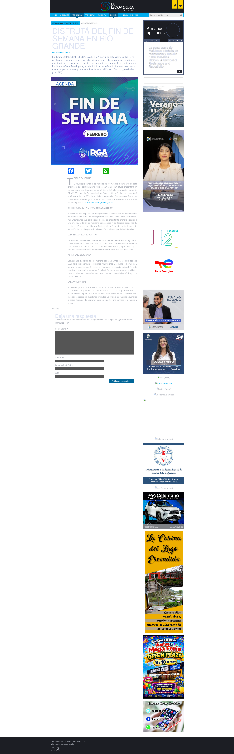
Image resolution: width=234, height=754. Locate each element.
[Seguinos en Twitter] (180, 4)
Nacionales (64, 15)
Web (57, 372)
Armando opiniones (156, 30)
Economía (124, 15)
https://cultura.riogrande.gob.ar (98, 202)
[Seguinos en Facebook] (174, 4)
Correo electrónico (65, 365)
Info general (77, 15)
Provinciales (90, 15)
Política (113, 15)
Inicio (55, 15)
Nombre (59, 357)
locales (67, 23)
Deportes (134, 15)
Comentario (61, 328)
